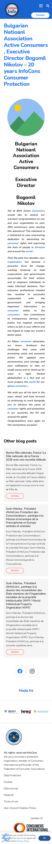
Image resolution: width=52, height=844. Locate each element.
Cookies (8, 782)
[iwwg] (13, 706)
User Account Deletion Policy (20, 808)
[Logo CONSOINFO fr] (11, 9)
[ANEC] (43, 706)
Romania (40, 247)
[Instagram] (32, 671)
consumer (12, 243)
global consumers (17, 386)
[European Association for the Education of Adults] (28, 706)
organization (14, 262)
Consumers (38, 210)
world (29, 251)
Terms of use (11, 801)
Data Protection (12, 775)
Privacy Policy (23, 841)
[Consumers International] (31, 828)
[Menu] (41, 5)
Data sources (11, 788)
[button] (48, 6)
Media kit (9, 795)
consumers (13, 314)
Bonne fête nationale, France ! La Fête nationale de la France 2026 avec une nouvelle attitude (26, 456)
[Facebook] (20, 671)
